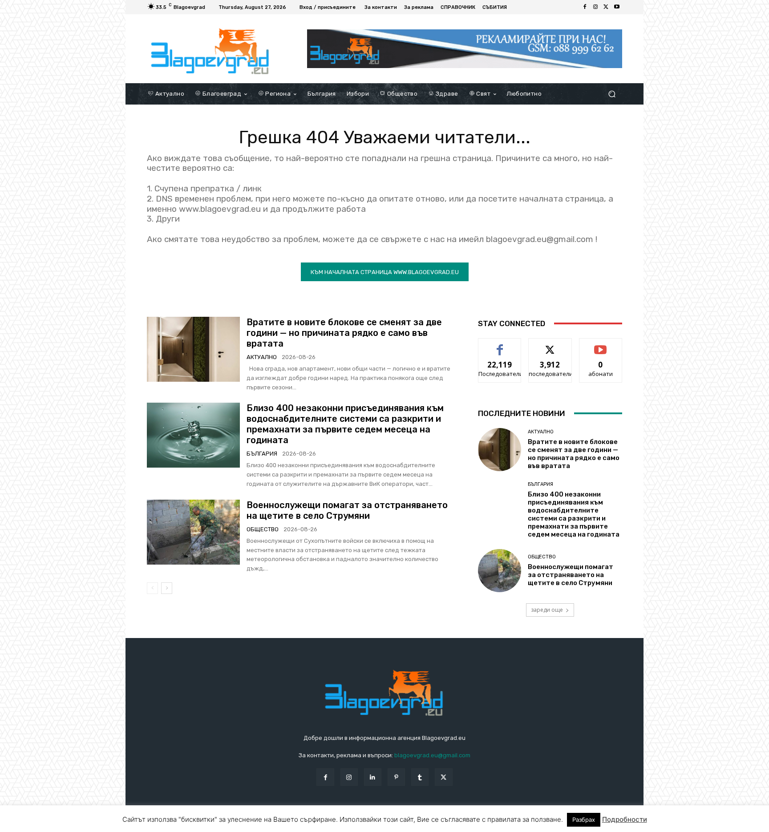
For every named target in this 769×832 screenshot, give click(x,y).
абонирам (601, 345)
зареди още (547, 610)
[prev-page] (152, 588)
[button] (611, 93)
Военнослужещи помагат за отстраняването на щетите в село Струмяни (347, 510)
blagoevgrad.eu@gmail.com (432, 755)
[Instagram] (595, 7)
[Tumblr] (420, 777)
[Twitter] (606, 7)
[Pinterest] (396, 777)
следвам (550, 345)
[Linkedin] (372, 777)
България (262, 453)
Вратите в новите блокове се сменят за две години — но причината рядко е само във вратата (344, 333)
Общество (263, 529)
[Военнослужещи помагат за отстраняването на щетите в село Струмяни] (193, 532)
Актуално (262, 357)
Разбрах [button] (583, 819)
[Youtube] (616, 7)
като (500, 345)
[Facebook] (584, 7)
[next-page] (166, 588)
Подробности (624, 819)
